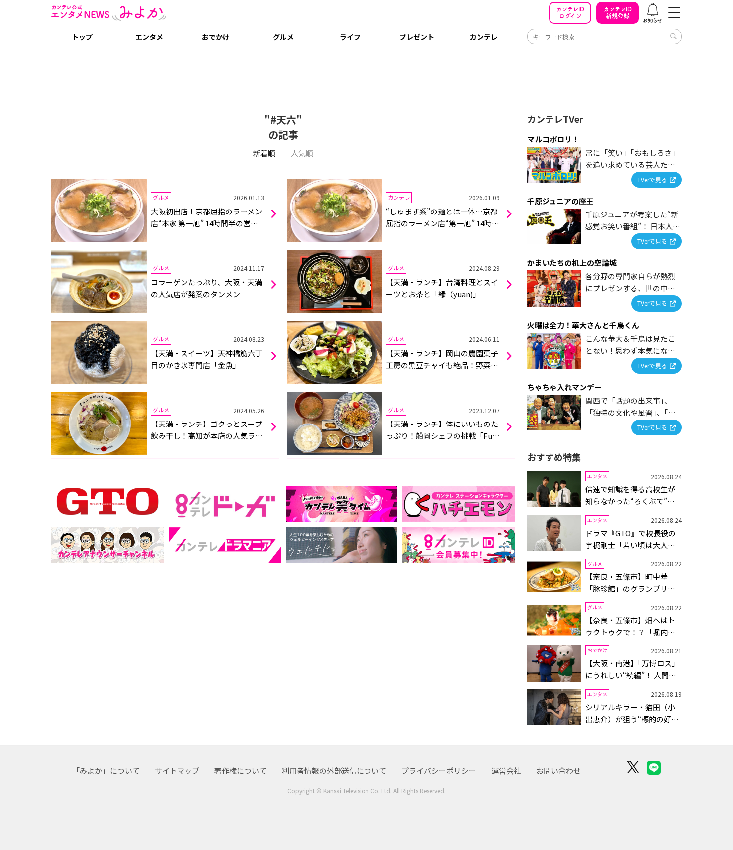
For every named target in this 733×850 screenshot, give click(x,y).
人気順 (302, 153)
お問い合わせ (558, 770)
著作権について (240, 770)
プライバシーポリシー (438, 770)
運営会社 (506, 770)
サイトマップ (177, 770)
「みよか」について (106, 770)
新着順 (264, 153)
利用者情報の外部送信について (334, 770)
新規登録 (618, 12)
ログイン (570, 12)
